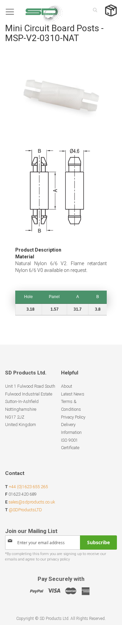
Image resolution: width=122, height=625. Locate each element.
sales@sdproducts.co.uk (31, 501)
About (66, 386)
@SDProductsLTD (25, 509)
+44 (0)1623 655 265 (28, 486)
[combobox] (93, 9)
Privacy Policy (73, 417)
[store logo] (34, 11)
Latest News (72, 394)
